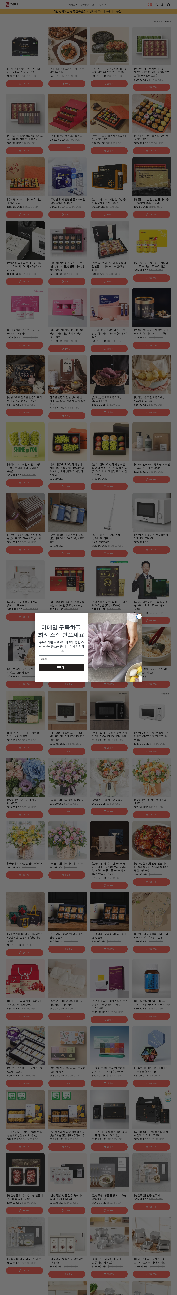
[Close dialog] (138, 616)
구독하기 (62, 667)
